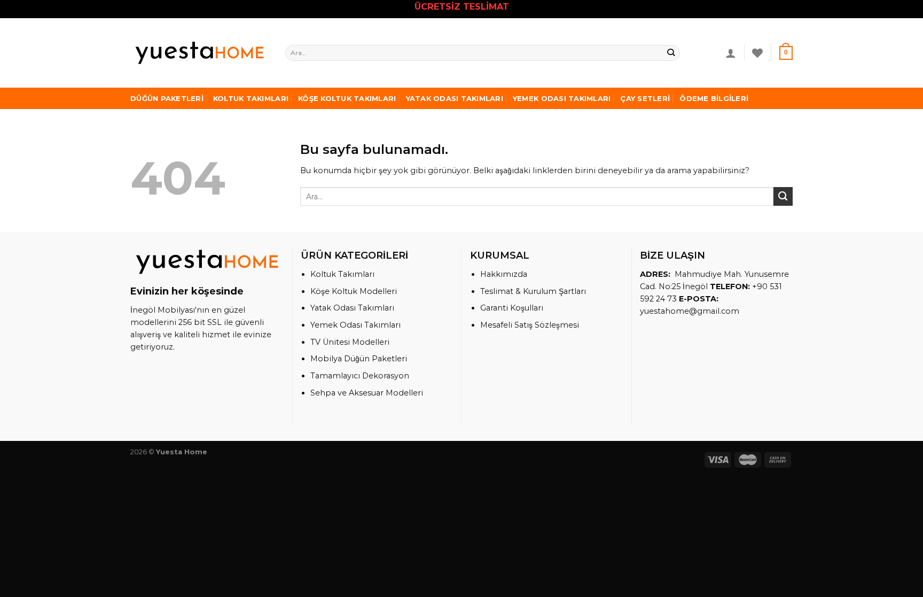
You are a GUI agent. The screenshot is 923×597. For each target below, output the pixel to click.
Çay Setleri (645, 98)
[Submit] (671, 53)
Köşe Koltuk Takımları (347, 98)
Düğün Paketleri (167, 98)
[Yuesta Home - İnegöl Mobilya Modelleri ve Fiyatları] (199, 52)
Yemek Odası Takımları (562, 98)
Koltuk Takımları (250, 98)
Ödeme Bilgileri (713, 98)
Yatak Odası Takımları (454, 98)
